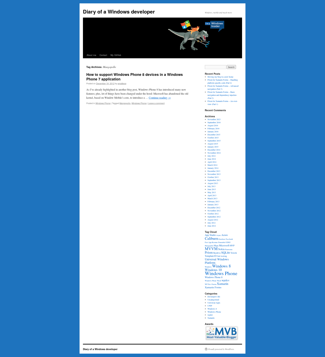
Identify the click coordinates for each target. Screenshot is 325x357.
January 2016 (213, 131)
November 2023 (214, 119)
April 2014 (212, 162)
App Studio (210, 235)
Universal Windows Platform (217, 261)
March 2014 (212, 165)
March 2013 (212, 198)
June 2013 (212, 189)
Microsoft (224, 245)
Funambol (221, 242)
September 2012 (214, 216)
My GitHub (116, 55)
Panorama (228, 249)
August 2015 (213, 143)
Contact (103, 55)
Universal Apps (214, 302)
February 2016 (213, 128)
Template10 (210, 255)
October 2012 (213, 213)
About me (91, 55)
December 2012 (214, 207)
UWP (210, 305)
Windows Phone (103, 103)
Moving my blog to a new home (220, 76)
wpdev (226, 280)
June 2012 (212, 225)
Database (222, 239)
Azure (224, 235)
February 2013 (213, 201)
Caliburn (211, 238)
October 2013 (213, 177)
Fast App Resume (211, 242)
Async (218, 235)
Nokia (221, 249)
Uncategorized (213, 299)
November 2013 (214, 174)
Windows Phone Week (213, 280)
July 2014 (211, 155)
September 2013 (214, 180)
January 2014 (213, 168)
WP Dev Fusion (210, 284)
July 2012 (211, 222)
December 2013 (214, 171)
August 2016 (213, 125)
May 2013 (212, 192)
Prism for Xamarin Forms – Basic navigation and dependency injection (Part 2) (222, 95)
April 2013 (212, 195)
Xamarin (222, 283)
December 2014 (214, 149)
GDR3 (228, 242)
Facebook (229, 239)
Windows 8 (221, 266)
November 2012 (214, 210)
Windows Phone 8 (213, 277)
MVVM (211, 248)
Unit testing (221, 256)
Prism (209, 252)
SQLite (225, 252)
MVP (232, 245)
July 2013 (211, 186)
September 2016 (214, 122)
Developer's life (214, 296)
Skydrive (217, 252)
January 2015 (213, 146)
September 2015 (214, 140)
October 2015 (213, 137)
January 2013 (213, 204)
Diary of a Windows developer (119, 11)
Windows (208, 267)
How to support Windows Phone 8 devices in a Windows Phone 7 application (134, 76)
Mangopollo (125, 103)
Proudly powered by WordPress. (221, 349)
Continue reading (160, 97)
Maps (216, 245)
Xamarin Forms (213, 287)
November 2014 (214, 152)
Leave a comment (156, 103)
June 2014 (212, 158)
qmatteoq (122, 83)
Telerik (234, 252)
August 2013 (213, 183)
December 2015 (214, 134)
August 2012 (213, 219)
